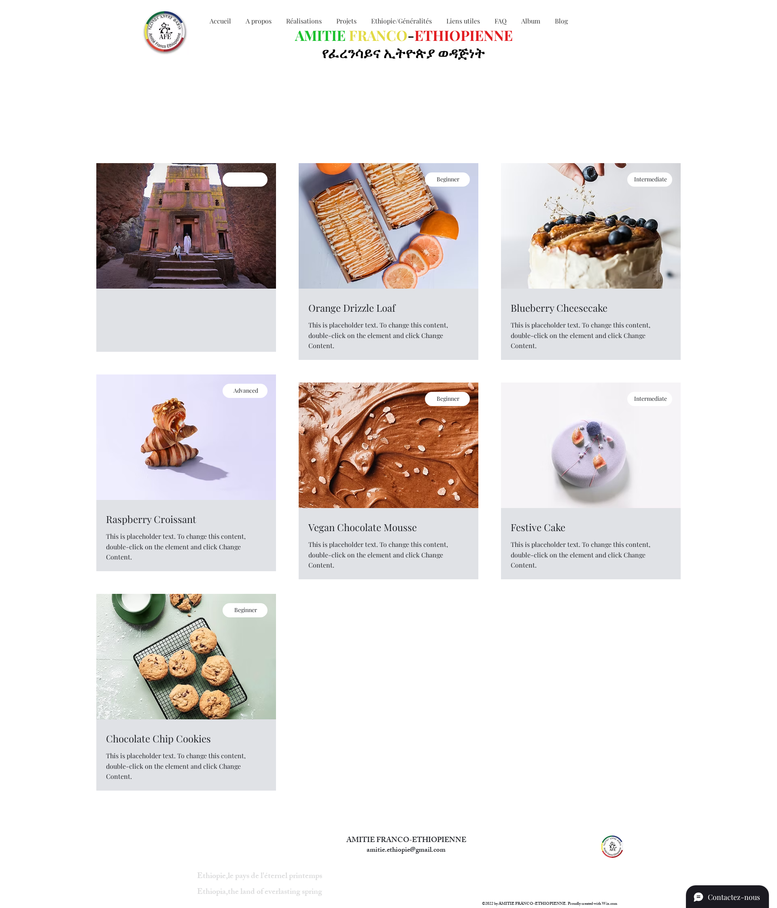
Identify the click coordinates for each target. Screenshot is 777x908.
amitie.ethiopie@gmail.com (406, 850)
